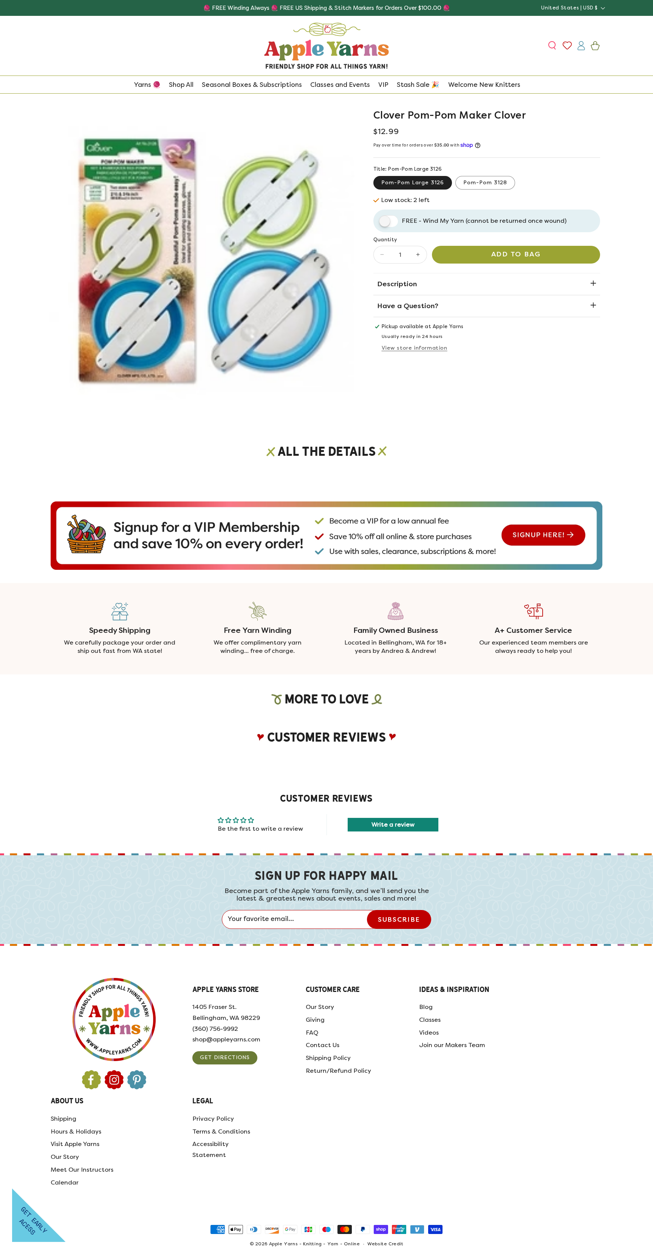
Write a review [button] (393, 824)
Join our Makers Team (452, 1045)
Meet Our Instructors (82, 1169)
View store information (414, 348)
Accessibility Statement (210, 1149)
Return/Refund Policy (338, 1070)
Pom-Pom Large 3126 (412, 182)
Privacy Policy (213, 1118)
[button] (553, 45)
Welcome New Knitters (484, 84)
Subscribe (399, 919)
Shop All (181, 84)
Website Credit (385, 1244)
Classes (430, 1019)
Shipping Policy (328, 1057)
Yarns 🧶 (147, 84)
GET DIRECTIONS (225, 1057)
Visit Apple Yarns (75, 1144)
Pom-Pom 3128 (485, 182)
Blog (426, 1006)
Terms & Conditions (221, 1131)
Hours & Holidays (76, 1131)
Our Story (320, 1006)
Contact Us (322, 1045)
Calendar (65, 1182)
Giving (315, 1019)
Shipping (63, 1118)
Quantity (385, 239)
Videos (429, 1032)
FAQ (312, 1032)
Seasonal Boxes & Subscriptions (252, 84)
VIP (383, 84)
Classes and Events (340, 84)
